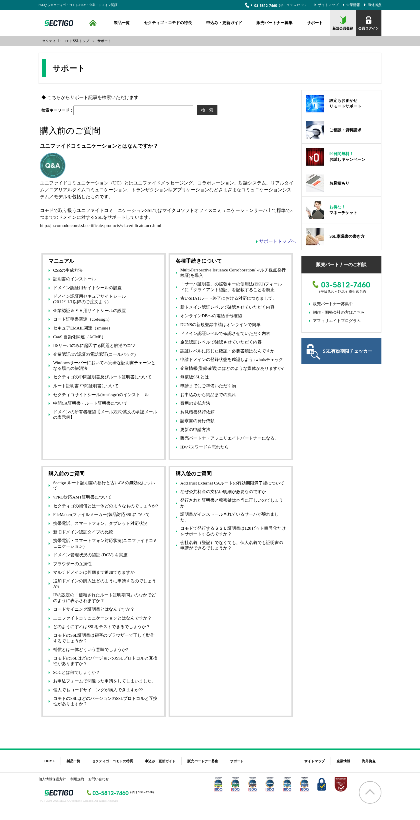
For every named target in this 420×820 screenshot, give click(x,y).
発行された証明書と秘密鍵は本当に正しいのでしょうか (231, 503)
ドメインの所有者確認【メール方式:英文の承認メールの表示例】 (105, 415)
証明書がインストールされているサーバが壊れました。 (229, 517)
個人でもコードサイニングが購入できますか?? (98, 690)
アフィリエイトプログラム (337, 321)
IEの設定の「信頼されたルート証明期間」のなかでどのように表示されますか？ (104, 598)
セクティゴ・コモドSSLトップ (65, 41)
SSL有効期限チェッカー (347, 351)
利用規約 (77, 779)
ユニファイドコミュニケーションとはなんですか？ (102, 618)
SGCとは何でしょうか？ (76, 672)
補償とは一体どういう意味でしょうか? (90, 649)
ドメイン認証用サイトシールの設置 (87, 287)
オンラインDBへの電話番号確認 (211, 315)
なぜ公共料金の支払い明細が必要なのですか (223, 491)
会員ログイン (368, 28)
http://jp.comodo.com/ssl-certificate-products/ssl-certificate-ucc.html (100, 225)
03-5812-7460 (265, 5)
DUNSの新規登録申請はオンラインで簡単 (220, 324)
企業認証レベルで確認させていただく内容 (221, 342)
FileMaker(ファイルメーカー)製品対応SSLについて (101, 514)
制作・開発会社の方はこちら (339, 312)
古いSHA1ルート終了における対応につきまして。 (228, 298)
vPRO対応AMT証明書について (82, 497)
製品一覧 (122, 23)
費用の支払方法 (195, 403)
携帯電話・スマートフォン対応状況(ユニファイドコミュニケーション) (105, 543)
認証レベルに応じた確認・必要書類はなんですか (227, 351)
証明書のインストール (74, 279)
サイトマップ (328, 5)
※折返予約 (357, 291)
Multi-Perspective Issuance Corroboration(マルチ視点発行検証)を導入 (233, 273)
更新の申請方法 (195, 429)
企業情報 (353, 5)
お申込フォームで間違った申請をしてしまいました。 (104, 681)
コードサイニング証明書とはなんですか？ (94, 609)
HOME (93, 23)
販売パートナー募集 (275, 23)
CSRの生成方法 (68, 270)
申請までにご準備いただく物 (208, 386)
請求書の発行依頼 (197, 420)
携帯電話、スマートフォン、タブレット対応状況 (100, 523)
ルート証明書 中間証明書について (86, 386)
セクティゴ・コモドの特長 (168, 23)
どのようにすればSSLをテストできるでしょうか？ (101, 626)
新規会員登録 (343, 28)
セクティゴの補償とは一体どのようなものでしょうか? (105, 506)
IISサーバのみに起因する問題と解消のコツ (94, 345)
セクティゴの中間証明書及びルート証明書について (102, 377)
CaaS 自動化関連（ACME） (79, 337)
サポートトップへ (277, 241)
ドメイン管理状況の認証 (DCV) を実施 (90, 555)
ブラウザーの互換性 (72, 563)
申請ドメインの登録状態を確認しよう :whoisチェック (231, 359)
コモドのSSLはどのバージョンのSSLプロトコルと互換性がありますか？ (105, 661)
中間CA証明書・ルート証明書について (90, 403)
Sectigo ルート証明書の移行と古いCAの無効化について (104, 486)
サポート (315, 23)
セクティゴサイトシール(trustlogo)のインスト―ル (101, 394)
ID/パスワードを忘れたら (204, 447)
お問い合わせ (98, 779)
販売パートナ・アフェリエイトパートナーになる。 (229, 438)
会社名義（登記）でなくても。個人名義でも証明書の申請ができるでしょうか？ (231, 545)
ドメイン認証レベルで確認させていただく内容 (225, 333)
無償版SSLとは (194, 377)
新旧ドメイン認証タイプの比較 (83, 532)
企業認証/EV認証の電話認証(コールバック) (94, 354)
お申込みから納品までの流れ (208, 394)
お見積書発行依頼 (197, 412)
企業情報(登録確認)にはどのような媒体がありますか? (232, 368)
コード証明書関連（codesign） (82, 319)
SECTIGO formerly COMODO (58, 23)
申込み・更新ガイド (224, 23)
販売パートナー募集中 (333, 304)
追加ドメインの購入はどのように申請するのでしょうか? (104, 584)
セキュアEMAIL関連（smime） (83, 328)
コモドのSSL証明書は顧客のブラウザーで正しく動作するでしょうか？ (104, 638)
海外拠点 (374, 5)
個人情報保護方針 (52, 779)
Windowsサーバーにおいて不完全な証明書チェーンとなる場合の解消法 (104, 365)
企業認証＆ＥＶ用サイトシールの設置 (89, 310)
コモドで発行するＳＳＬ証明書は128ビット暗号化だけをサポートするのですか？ (233, 531)
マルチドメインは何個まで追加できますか (94, 572)
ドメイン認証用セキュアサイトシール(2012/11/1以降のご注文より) (89, 299)
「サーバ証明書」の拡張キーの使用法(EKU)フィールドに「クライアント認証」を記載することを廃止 (231, 287)
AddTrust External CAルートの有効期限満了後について (232, 483)
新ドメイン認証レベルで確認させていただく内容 (227, 307)
